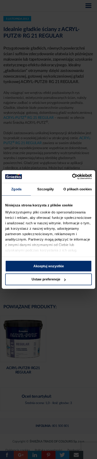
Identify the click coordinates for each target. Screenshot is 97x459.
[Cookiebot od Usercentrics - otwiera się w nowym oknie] (72, 176)
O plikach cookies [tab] (77, 189)
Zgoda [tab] (16, 189)
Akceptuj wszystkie (48, 266)
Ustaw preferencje (46, 279)
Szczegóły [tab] (45, 189)
